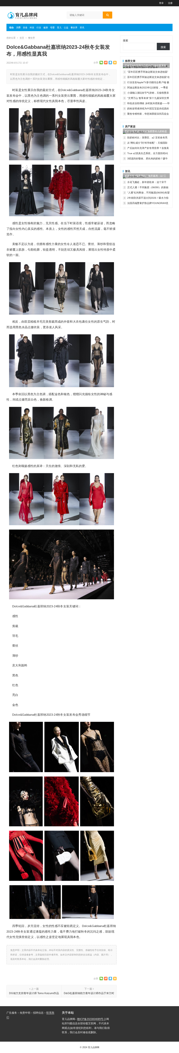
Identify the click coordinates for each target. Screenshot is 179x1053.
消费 (18, 27)
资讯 (82, 27)
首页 (22, 38)
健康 (45, 27)
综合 (11, 27)
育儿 (59, 27)
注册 (170, 3)
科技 (32, 27)
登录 (161, 3)
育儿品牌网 (93, 1047)
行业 (39, 27)
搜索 (125, 40)
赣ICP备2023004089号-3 (91, 1019)
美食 (25, 27)
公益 (66, 27)
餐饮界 (74, 27)
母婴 (52, 27)
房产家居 (130, 126)
